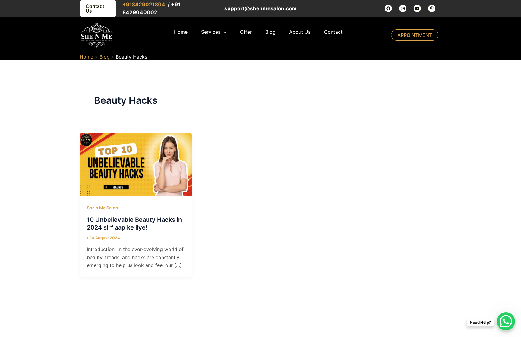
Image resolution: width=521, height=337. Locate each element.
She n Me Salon (102, 207)
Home (181, 32)
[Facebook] (388, 8)
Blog (270, 32)
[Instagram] (402, 8)
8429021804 (149, 5)
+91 (127, 5)
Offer (246, 32)
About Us (300, 32)
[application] (223, 32)
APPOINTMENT (414, 35)
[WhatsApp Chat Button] (506, 321)
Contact (333, 32)
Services (210, 32)
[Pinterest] (431, 8)
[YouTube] (417, 8)
